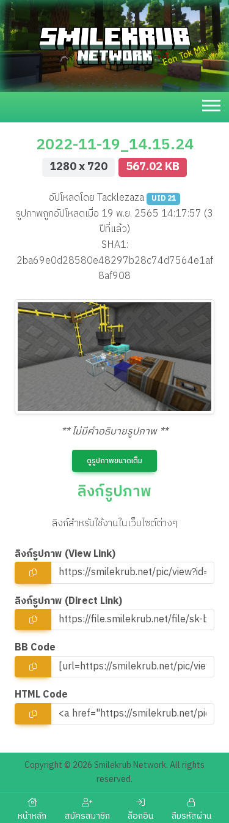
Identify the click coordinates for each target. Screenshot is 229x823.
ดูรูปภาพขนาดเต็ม (114, 461)
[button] (212, 103)
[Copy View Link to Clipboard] (33, 572)
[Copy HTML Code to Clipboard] (33, 713)
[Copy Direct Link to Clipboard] (33, 619)
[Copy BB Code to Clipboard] (33, 666)
